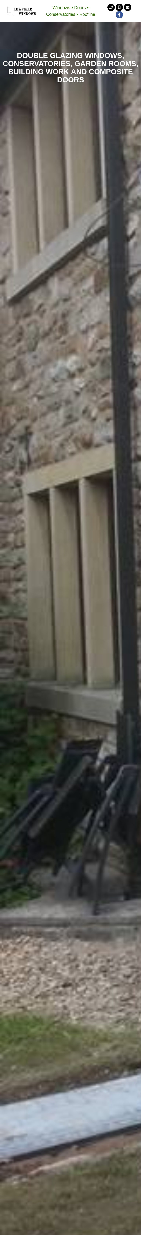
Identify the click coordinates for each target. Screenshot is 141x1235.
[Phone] (111, 7)
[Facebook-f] (119, 14)
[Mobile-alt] (119, 7)
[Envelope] (127, 7)
